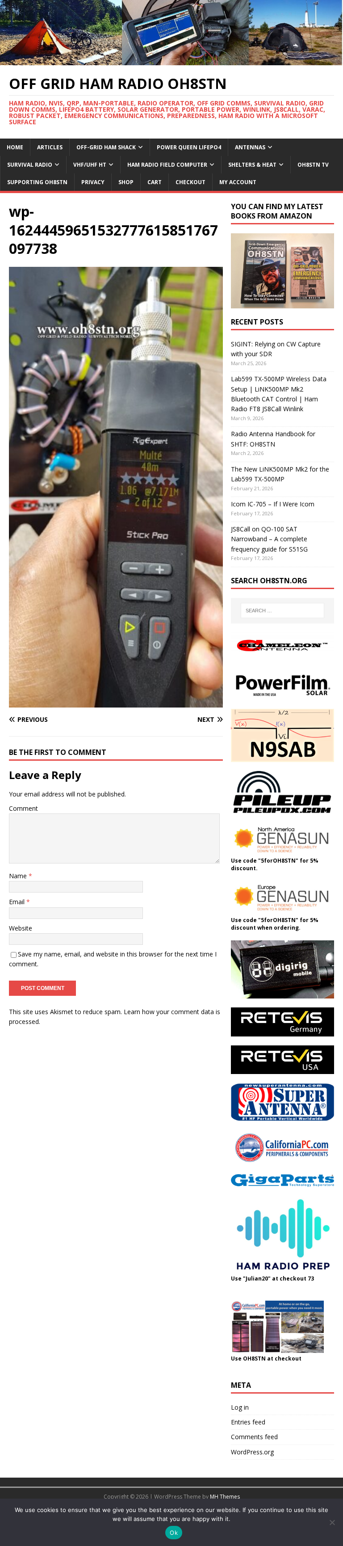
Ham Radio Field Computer (167, 165)
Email (17, 901)
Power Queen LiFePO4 (189, 147)
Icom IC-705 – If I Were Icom (272, 504)
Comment (23, 808)
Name (19, 876)
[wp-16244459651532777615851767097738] (116, 702)
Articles (50, 147)
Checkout (190, 182)
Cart (154, 182)
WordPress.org (252, 1452)
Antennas (250, 147)
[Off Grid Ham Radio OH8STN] (171, 60)
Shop (126, 182)
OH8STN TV (313, 165)
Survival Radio (29, 165)
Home (15, 147)
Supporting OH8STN (37, 182)
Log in (240, 1407)
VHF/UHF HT (89, 165)
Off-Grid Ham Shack (106, 147)
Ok (174, 1532)
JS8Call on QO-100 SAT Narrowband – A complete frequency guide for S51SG (269, 539)
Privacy (93, 182)
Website (20, 928)
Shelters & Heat (252, 165)
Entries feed (248, 1422)
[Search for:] (282, 610)
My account (237, 182)
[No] (331, 1522)
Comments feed (254, 1436)
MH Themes (225, 1496)
